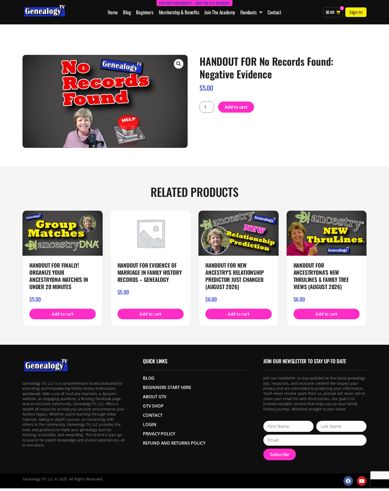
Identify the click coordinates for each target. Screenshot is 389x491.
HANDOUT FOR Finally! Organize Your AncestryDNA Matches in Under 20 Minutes (58, 276)
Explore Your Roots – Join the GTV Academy (194, 3)
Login (149, 424)
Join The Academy (219, 12)
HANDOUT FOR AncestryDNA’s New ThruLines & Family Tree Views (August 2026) (321, 276)
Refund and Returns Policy (174, 443)
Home (113, 12)
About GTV (154, 396)
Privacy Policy (159, 433)
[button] (178, 64)
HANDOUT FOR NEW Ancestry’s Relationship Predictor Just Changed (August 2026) (234, 276)
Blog (127, 12)
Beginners (144, 12)
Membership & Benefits (179, 12)
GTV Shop (153, 406)
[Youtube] (362, 481)
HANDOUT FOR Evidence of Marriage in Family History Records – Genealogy (149, 272)
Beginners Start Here (167, 387)
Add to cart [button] (63, 314)
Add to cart (236, 107)
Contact (274, 12)
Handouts (248, 12)
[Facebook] (348, 481)
